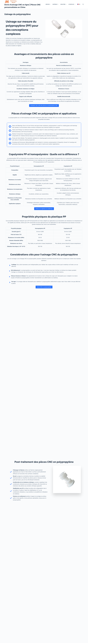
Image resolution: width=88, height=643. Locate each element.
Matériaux (55, 4)
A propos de (71, 4)
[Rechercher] (83, 4)
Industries (63, 4)
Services (48, 4)
